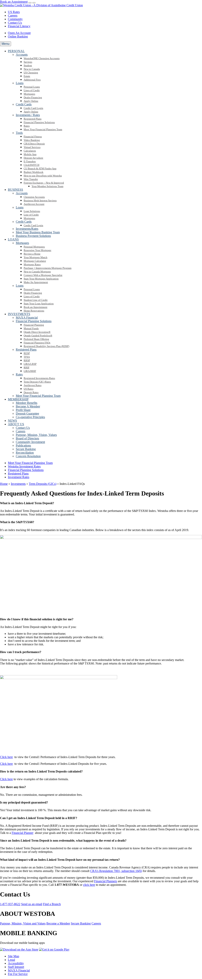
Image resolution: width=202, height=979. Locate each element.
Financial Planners (105, 881)
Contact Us (15, 22)
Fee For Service (18, 974)
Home (4, 483)
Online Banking (18, 36)
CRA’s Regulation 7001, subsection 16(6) (116, 871)
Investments (18, 483)
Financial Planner (22, 832)
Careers (12, 15)
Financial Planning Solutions (26, 470)
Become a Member (58, 923)
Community (15, 19)
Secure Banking (81, 923)
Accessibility (16, 963)
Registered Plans (18, 473)
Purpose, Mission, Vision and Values (23, 923)
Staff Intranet (16, 967)
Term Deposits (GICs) (42, 483)
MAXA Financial (19, 970)
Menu (5, 43)
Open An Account (19, 33)
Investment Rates (18, 477)
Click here (6, 757)
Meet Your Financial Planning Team (30, 463)
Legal (11, 959)
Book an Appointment (14, 1)
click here (89, 884)
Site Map (13, 956)
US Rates (14, 12)
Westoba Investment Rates (24, 466)
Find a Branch (52, 904)
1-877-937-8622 (10, 904)
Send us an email (31, 904)
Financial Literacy (19, 26)
